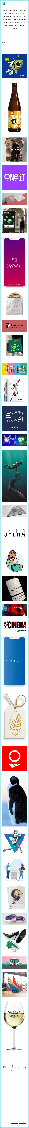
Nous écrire (22, 1123)
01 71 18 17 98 (14, 1123)
